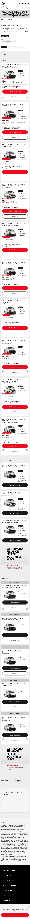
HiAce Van (7, 19)
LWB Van (4, 47)
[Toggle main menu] (27, 7)
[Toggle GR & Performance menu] (25, 885)
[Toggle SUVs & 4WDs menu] (25, 875)
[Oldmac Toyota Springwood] (3, 3)
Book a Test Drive (15, 485)
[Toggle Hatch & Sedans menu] (25, 870)
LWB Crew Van (12, 47)
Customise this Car (15, 602)
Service (6, 895)
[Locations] (6, 7)
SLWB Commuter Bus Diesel (9, 41)
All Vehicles (5, 36)
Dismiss (25, 906)
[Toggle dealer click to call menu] (2, 7)
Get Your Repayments (15, 91)
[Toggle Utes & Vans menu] (25, 880)
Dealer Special (7, 78)
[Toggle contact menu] (25, 890)
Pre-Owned (7, 890)
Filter (5, 54)
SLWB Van (21, 47)
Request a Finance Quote (15, 915)
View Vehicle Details (15, 96)
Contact (6, 900)
